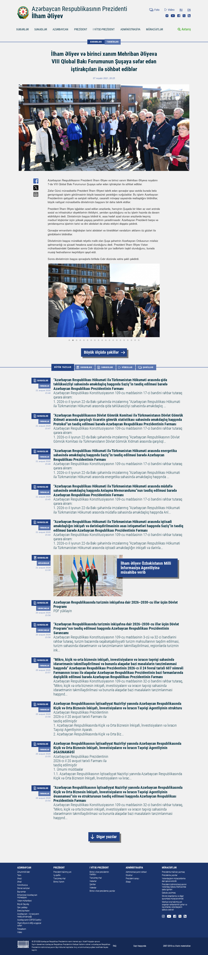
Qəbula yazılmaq (169, 892)
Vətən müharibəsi (24, 900)
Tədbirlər (113, 41)
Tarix (19, 875)
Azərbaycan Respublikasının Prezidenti (79, 9)
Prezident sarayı (132, 878)
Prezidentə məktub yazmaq (173, 872)
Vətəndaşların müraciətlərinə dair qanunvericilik (173, 879)
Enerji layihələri (23, 910)
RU (181, 9)
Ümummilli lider (23, 872)
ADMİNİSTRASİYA (130, 29)
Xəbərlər (93, 881)
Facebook (178, 15)
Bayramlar (21, 891)
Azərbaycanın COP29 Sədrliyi (29, 920)
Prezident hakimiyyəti (62, 872)
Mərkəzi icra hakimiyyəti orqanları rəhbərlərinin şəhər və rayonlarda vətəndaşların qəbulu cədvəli (174, 906)
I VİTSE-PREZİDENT (104, 29)
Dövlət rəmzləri (23, 888)
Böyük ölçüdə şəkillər (101, 352)
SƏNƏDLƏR (40, 29)
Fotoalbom (21, 929)
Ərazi (19, 878)
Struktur (129, 875)
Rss (189, 15)
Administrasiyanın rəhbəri (136, 872)
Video (171, 9)
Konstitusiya (22, 885)
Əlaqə (128, 881)
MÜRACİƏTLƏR (154, 29)
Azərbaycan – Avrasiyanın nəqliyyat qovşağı (28, 915)
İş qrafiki (57, 875)
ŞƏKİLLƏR (148, 367)
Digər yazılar (106, 836)
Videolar (93, 887)
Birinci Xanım (58, 881)
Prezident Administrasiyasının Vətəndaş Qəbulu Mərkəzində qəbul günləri (174, 887)
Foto (156, 9)
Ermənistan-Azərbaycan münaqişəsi (27, 896)
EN (189, 9)
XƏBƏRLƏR (22, 29)
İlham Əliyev (47, 16)
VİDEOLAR (127, 367)
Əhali (19, 881)
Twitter (184, 15)
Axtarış (186, 29)
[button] (51, 300)
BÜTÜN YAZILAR (62, 367)
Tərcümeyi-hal (59, 878)
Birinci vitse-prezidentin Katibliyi (99, 873)
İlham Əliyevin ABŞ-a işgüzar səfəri (29, 924)
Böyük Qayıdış (23, 904)
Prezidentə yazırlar (169, 875)
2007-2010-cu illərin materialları (177, 945)
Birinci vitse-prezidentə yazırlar (102, 891)
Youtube (173, 15)
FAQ (114, 945)
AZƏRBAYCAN (60, 29)
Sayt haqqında (139, 945)
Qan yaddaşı (22, 907)
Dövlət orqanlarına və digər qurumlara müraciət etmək (173, 897)
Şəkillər (93, 884)
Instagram (167, 15)
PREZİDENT (80, 29)
